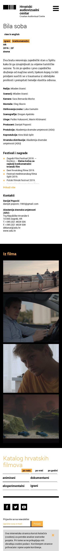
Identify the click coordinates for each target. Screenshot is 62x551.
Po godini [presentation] (53, 470)
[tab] (26, 470)
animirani (9, 478)
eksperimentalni (13, 486)
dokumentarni (39, 478)
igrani (7, 41)
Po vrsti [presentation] (39, 470)
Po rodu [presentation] (27, 470)
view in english (12, 34)
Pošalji (37, 523)
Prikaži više (9, 187)
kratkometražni (21, 41)
